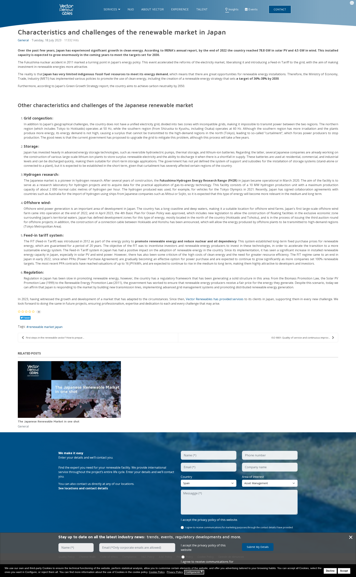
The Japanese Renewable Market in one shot (48, 421)
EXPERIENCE (180, 9)
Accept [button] (344, 571)
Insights (233, 9)
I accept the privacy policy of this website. (209, 520)
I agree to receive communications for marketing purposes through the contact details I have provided (239, 527)
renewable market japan (45, 327)
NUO (131, 9)
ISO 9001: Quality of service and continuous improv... (300, 337)
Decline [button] (330, 571)
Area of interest (253, 477)
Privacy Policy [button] (175, 572)
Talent (202, 9)
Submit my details (258, 547)
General (23, 40)
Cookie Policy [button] (157, 572)
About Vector (152, 9)
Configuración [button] (194, 572)
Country (186, 477)
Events (253, 9)
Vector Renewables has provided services (215, 299)
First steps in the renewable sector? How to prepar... (55, 337)
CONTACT (280, 9)
